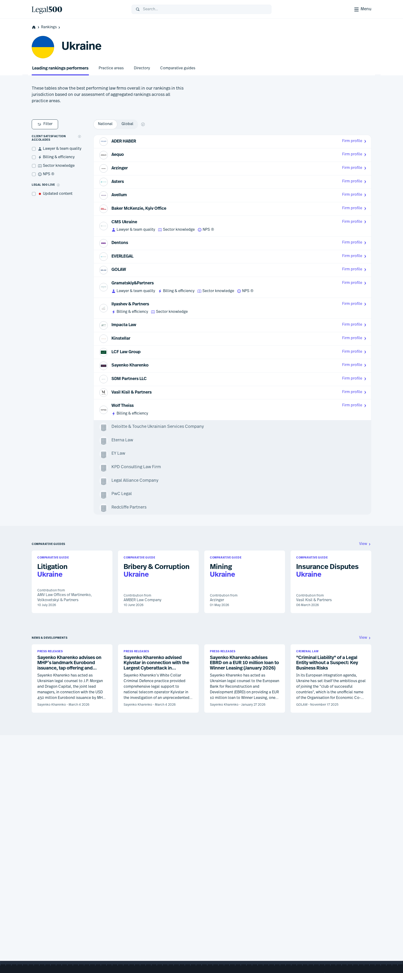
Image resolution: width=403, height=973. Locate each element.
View (363, 544)
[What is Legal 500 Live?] (58, 185)
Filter (47, 124)
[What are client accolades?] (79, 136)
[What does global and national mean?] (143, 124)
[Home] (78, 9)
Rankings (49, 27)
